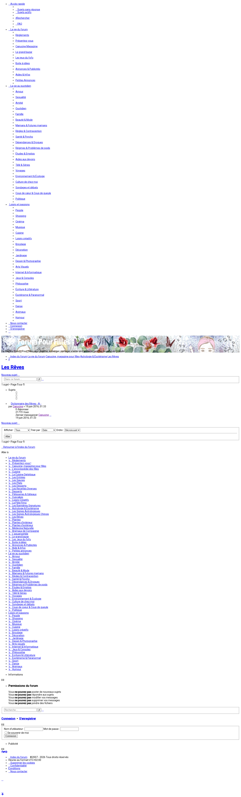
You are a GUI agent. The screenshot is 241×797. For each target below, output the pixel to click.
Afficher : (9, 430)
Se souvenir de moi (18, 732)
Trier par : (36, 430)
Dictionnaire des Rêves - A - (26, 403)
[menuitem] (28, 9)
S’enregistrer (27, 718)
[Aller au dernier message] (50, 414)
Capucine (18, 406)
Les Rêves (12, 367)
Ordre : (60, 430)
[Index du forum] (36, 346)
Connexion (8, 718)
